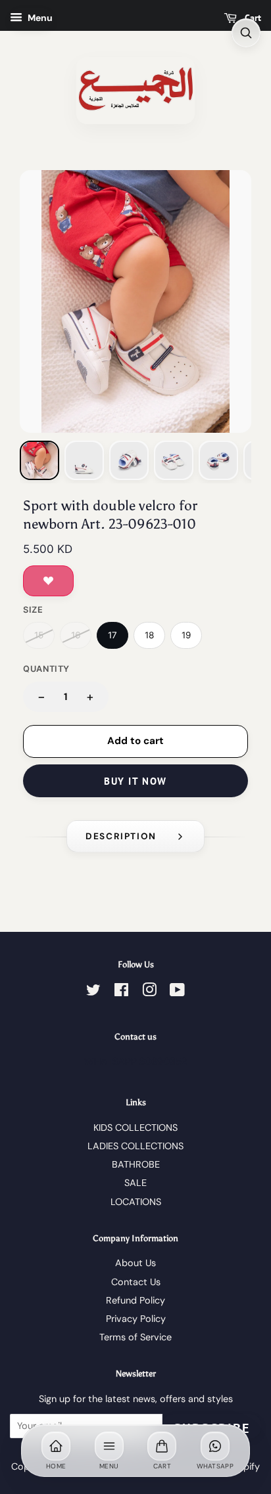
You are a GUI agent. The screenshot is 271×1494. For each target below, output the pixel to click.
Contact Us (135, 1282)
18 (149, 635)
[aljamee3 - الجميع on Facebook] (121, 992)
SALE (135, 1183)
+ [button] (90, 696)
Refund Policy (135, 1300)
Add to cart (135, 740)
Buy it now (135, 781)
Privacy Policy (136, 1319)
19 (186, 635)
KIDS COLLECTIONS (135, 1127)
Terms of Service (135, 1337)
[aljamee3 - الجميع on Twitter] (93, 992)
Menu (39, 18)
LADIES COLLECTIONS (135, 1146)
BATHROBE (136, 1164)
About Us (135, 1263)
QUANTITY (46, 669)
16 (75, 635)
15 (38, 635)
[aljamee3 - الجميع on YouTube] (177, 992)
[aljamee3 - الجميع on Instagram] (149, 992)
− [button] (41, 696)
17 (112, 635)
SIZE (33, 610)
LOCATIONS (136, 1202)
